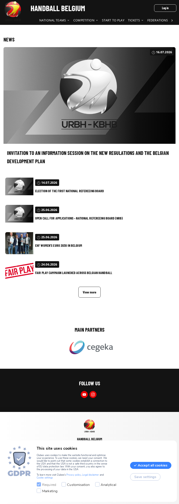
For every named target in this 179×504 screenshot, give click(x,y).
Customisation (78, 485)
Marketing (49, 491)
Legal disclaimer (90, 475)
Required (49, 485)
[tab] (56, 20)
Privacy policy (73, 475)
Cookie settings (45, 477)
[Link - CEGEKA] (89, 347)
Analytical (108, 485)
